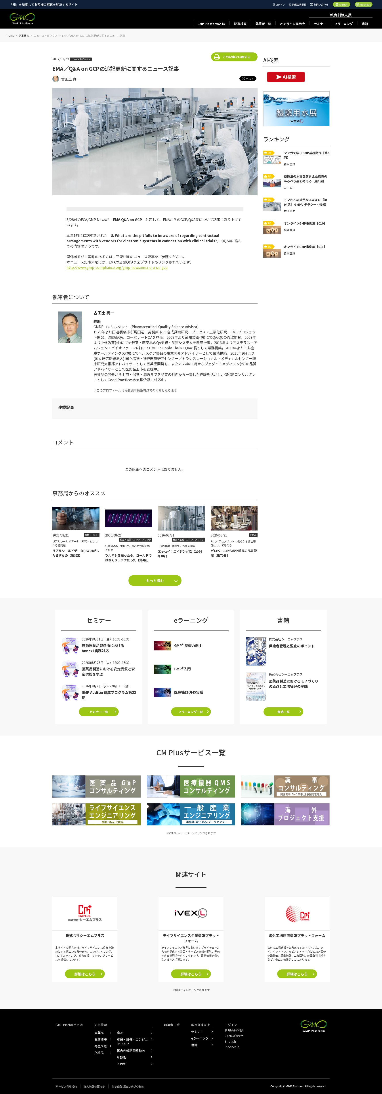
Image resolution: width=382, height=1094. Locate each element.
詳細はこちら (85, 974)
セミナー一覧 (99, 711)
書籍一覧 (283, 711)
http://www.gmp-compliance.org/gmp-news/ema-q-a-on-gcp (117, 267)
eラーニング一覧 (191, 711)
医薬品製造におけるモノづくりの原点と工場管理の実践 (293, 683)
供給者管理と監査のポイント (292, 645)
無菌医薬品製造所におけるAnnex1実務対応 (103, 648)
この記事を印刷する (236, 57)
